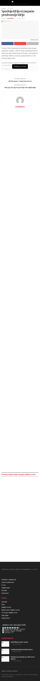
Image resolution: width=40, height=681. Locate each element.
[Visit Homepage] (20, 3)
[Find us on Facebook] (2, 573)
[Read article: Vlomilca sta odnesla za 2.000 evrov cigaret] (5, 659)
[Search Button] (38, 3)
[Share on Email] (20, 43)
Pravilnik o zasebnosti (8, 580)
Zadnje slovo (5, 618)
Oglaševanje (5, 588)
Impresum (5, 593)
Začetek (4, 602)
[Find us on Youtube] (5, 573)
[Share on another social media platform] (33, 43)
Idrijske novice (6, 607)
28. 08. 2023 (21, 18)
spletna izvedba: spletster (9, 671)
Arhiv (3, 604)
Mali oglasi (4, 615)
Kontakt (4, 590)
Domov (3, 8)
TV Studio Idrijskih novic (9, 613)
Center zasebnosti (7, 582)
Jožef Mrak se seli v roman (19, 642)
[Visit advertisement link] (20, 132)
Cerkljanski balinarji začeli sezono (22, 649)
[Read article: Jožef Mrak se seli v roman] (5, 644)
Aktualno (10, 8)
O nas (3, 585)
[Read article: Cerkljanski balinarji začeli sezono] (5, 651)
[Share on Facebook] (7, 43)
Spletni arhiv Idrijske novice (10, 610)
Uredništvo (10, 18)
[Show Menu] (2, 3)
